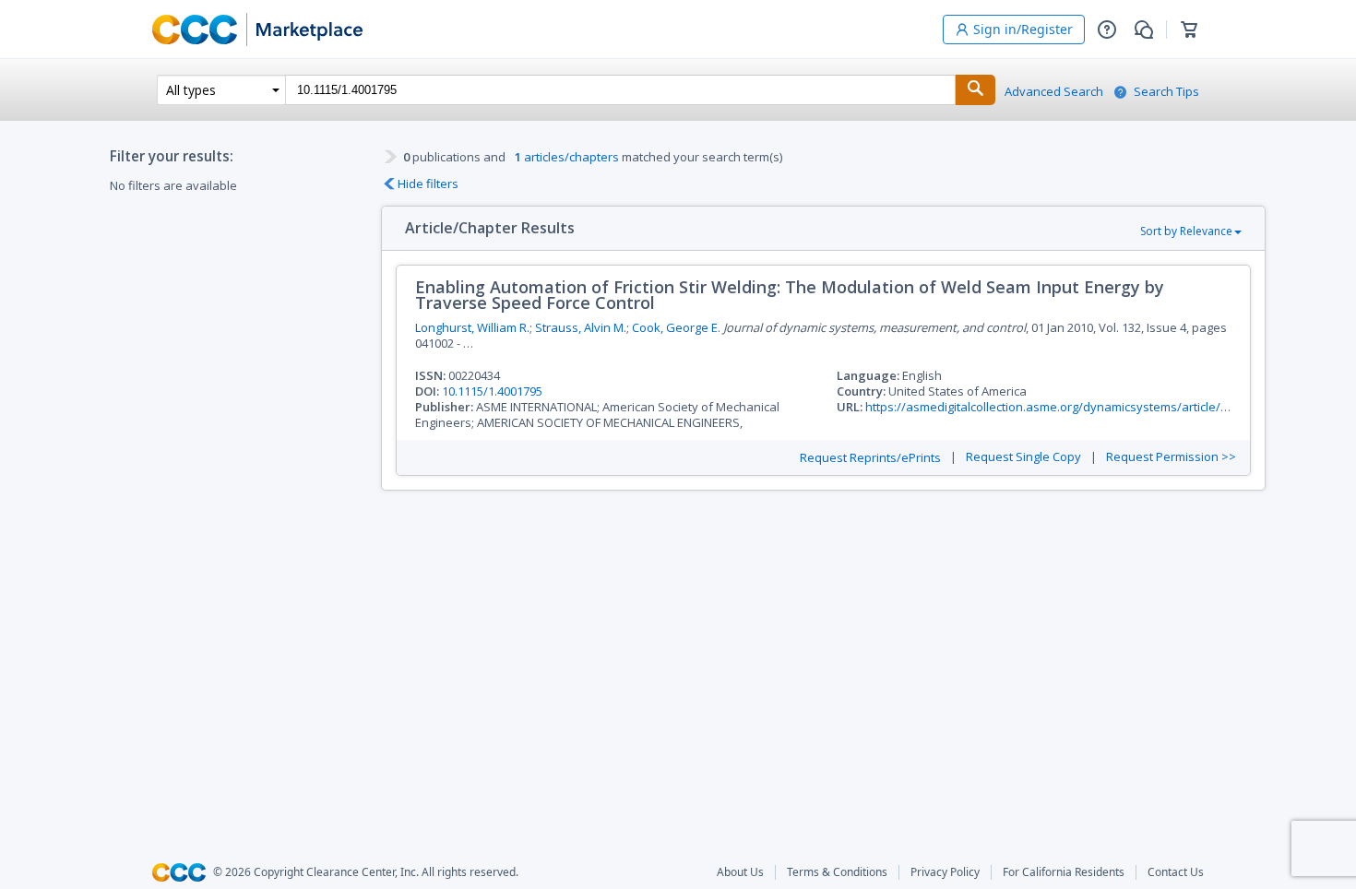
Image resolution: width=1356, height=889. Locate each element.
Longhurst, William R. (472, 327)
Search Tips (1166, 92)
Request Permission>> (1171, 457)
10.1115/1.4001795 (492, 391)
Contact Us (1176, 872)
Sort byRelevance (1186, 231)
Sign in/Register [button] (1023, 29)
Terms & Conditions (837, 872)
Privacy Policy (945, 872)
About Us (740, 872)
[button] (1107, 29)
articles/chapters (567, 156)
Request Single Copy (1023, 457)
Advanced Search (1054, 92)
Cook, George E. (676, 327)
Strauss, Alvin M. (580, 327)
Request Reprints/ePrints (870, 458)
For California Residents (1063, 872)
